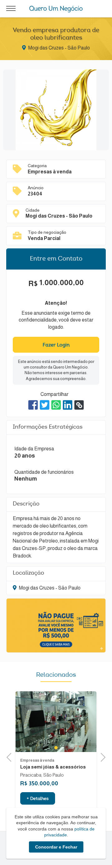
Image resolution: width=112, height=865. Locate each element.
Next (101, 756)
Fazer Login (56, 345)
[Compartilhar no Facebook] (33, 405)
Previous (11, 756)
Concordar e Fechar (56, 846)
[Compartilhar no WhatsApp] (56, 405)
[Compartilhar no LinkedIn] (67, 405)
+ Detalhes (38, 799)
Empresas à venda (37, 760)
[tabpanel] (56, 721)
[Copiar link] (79, 405)
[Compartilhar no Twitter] (44, 405)
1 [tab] (55, 747)
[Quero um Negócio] (56, 9)
